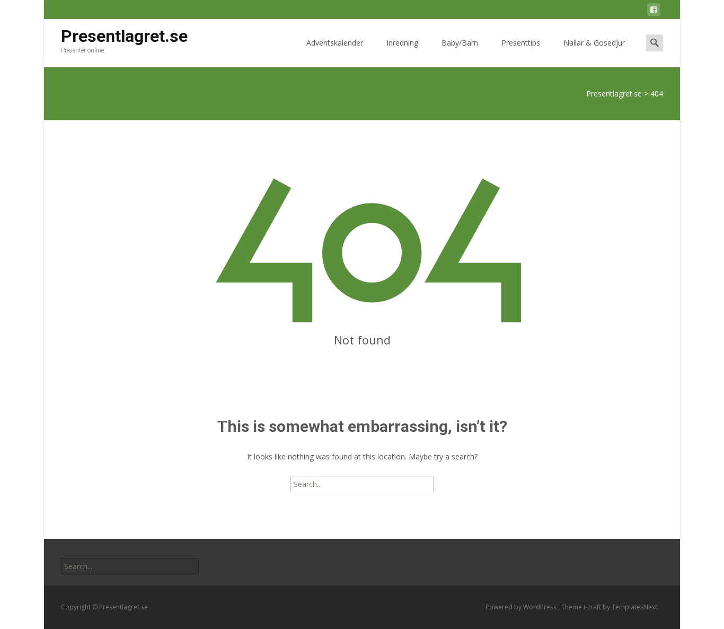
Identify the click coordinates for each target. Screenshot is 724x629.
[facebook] (653, 11)
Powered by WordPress (521, 607)
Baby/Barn (460, 43)
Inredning (402, 43)
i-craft (593, 607)
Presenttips (520, 43)
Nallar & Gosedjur (594, 43)
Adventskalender (334, 43)
